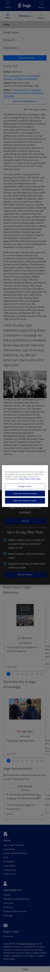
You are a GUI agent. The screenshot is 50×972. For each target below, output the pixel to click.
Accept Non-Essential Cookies (25, 493)
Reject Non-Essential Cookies (25, 501)
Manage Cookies (25, 486)
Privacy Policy (24, 479)
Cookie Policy (35, 479)
